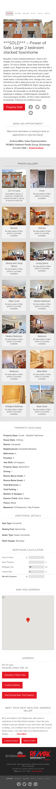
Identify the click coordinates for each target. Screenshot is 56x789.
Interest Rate (7, 571)
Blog (33, 13)
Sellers (26, 13)
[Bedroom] (42, 323)
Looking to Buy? (11, 740)
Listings (9, 13)
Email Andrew (36, 148)
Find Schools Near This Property (19, 695)
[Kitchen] (14, 215)
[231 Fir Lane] (14, 178)
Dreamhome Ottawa (14, 5)
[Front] (42, 178)
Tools (40, 13)
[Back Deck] (42, 394)
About (47, 13)
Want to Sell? (29, 740)
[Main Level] (14, 288)
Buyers (18, 13)
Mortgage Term (8, 567)
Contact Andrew (12, 685)
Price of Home (7, 557)
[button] (28, 620)
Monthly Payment (9, 576)
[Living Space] (42, 250)
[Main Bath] (42, 359)
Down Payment (8, 562)
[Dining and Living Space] (14, 250)
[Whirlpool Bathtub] (14, 394)
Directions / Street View (15, 675)
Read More (22, 734)
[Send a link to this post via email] (31, 113)
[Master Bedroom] (42, 288)
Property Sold (14, 107)
